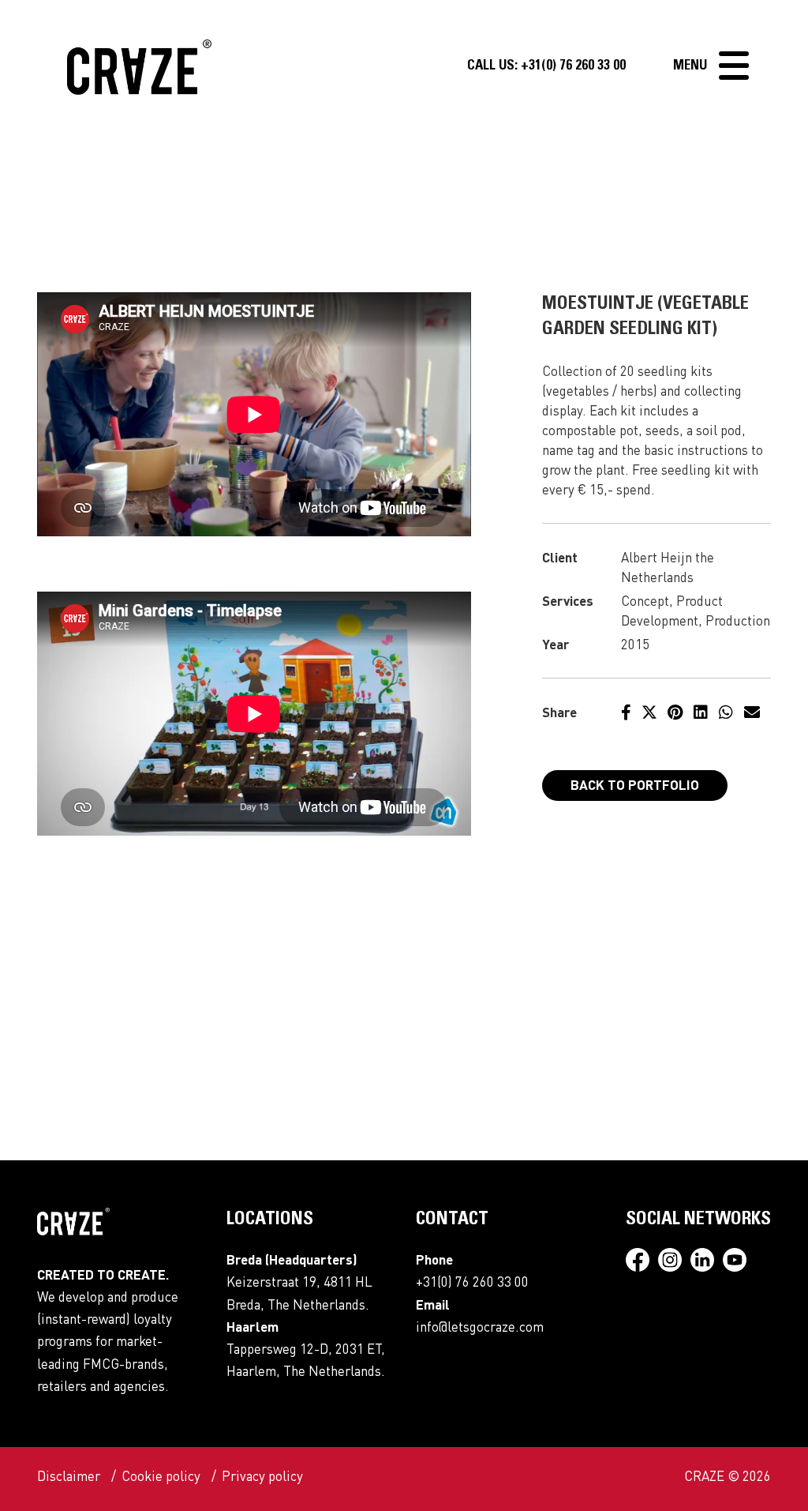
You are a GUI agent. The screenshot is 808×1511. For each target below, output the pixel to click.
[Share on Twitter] (649, 711)
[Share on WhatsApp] (726, 711)
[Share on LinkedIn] (701, 711)
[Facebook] (642, 1262)
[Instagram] (674, 1262)
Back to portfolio (634, 784)
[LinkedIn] (706, 1262)
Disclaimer (68, 1475)
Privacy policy (262, 1475)
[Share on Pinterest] (675, 711)
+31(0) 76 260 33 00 (546, 66)
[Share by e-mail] (752, 711)
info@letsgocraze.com (480, 1326)
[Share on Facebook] (626, 711)
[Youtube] (739, 1262)
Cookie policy (161, 1475)
